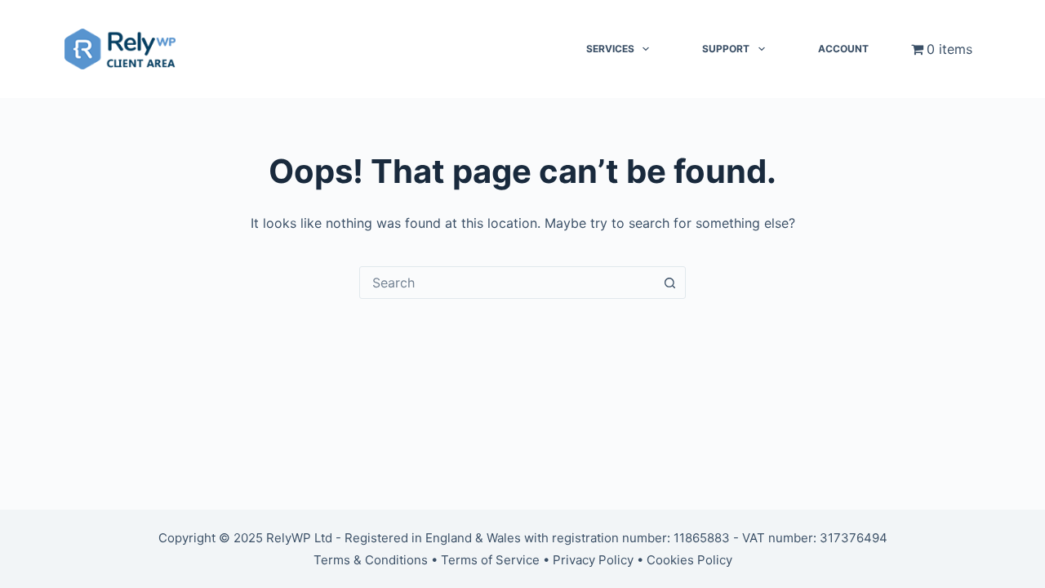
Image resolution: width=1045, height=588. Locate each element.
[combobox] (507, 282)
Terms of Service (490, 560)
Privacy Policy (593, 560)
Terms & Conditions (371, 560)
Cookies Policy (689, 560)
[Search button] (669, 282)
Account (843, 48)
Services (610, 48)
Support (725, 48)
